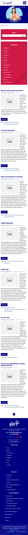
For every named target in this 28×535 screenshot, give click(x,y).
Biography (9, 474)
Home (8, 447)
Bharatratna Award (9, 307)
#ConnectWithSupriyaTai (20, 7)
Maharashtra (7, 65)
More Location (14, 441)
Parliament (9, 455)
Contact (9, 465)
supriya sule (8, 122)
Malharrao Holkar (14, 405)
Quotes (8, 482)
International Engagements (13, 484)
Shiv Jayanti (17, 170)
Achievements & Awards (13, 479)
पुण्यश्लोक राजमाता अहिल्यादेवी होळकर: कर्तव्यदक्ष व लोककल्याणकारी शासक (13, 364)
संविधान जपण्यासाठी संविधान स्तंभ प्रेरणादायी (11, 177)
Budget (5, 50)
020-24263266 (15, 434)
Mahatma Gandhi (13, 357)
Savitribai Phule (19, 261)
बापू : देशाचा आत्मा (5, 317)
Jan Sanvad (9, 496)
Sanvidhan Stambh (9, 217)
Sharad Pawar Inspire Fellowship (14, 498)
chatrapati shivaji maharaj (11, 124)
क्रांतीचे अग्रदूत (5, 269)
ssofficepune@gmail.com (15, 432)
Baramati (7, 215)
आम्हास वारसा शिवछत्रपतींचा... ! (9, 130)
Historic (6, 60)
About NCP (9, 487)
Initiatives (9, 457)
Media (8, 460)
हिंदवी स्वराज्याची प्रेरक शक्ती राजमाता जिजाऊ (12, 91)
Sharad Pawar (7, 72)
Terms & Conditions (21, 531)
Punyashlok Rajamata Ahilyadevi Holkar (14, 407)
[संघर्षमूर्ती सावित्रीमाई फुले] (9, 233)
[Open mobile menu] (24, 2)
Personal (6, 67)
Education (6, 55)
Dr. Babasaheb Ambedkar (17, 215)
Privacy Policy (10, 531)
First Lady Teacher (9, 261)
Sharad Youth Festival (12, 503)
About (8, 450)
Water (5, 79)
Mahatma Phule (9, 170)
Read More (4, 119)
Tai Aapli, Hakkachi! (11, 489)
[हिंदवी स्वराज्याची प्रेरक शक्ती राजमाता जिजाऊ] (9, 101)
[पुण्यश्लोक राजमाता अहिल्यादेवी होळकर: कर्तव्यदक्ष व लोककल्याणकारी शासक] (9, 375)
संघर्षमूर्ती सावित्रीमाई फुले (7, 223)
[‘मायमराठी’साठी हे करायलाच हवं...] (9, 140)
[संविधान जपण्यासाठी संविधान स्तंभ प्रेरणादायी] (9, 187)
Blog (8, 462)
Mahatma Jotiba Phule (10, 309)
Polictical (6, 70)
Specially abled (7, 77)
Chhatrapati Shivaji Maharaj (12, 168)
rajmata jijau (16, 122)
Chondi (7, 405)
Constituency (10, 452)
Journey (9, 477)
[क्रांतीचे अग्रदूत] (9, 279)
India (5, 62)
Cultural (6, 52)
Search (23, 35)
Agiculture (6, 48)
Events (5, 57)
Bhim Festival (10, 500)
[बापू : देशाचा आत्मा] (9, 328)
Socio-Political (7, 74)
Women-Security (8, 82)
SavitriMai (7, 263)
